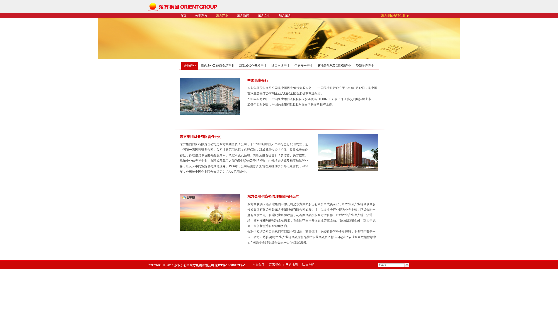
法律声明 (308, 264)
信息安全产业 (303, 65)
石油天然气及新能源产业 (334, 65)
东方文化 (264, 15)
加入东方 (285, 15)
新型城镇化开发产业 (253, 65)
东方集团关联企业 (393, 15)
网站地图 (292, 264)
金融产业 (190, 65)
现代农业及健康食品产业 (217, 65)
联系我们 (275, 264)
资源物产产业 (365, 65)
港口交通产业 (280, 65)
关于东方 (201, 15)
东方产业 (222, 15)
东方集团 (258, 264)
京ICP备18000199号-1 (230, 265)
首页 (183, 15)
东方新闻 (243, 15)
